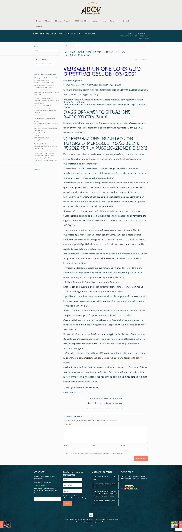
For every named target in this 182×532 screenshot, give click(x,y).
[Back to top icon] (91, 515)
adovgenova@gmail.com (43, 483)
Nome (66, 445)
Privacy (116, 519)
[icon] (92, 525)
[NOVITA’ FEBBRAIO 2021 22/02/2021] (5, 524)
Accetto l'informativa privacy (75, 498)
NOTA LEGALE (99, 519)
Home (130, 33)
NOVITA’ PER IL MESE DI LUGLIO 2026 (104, 478)
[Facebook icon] (90, 525)
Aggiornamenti (140, 33)
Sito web (122, 445)
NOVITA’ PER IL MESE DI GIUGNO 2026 (105, 485)
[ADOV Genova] (91, 8)
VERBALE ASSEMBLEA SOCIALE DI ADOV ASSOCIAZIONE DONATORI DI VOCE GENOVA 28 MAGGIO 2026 (105, 493)
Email (94, 445)
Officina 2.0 (91, 522)
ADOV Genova (40, 485)
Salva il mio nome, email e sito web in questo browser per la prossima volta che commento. (95, 453)
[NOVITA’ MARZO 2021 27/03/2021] (176, 524)
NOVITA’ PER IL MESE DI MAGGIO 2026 (105, 502)
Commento (68, 424)
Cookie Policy (109, 519)
